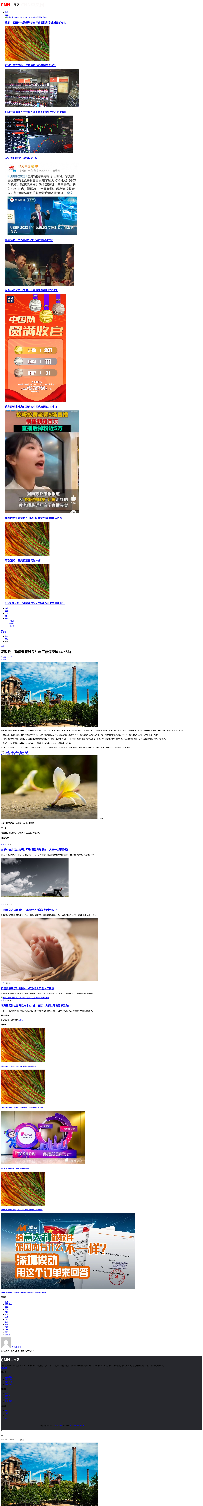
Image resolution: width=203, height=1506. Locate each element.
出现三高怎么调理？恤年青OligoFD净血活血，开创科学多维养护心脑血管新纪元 (22, 1464)
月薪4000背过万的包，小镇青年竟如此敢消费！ (31, 290)
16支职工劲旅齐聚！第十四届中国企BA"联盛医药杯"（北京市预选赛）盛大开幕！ (22, 1394)
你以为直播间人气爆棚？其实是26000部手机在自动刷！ (36, 112)
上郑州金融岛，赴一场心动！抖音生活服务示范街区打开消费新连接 (18, 1298)
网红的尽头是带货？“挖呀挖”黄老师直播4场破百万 (33, 518)
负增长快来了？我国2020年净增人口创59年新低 (27, 1164)
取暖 (12, 911)
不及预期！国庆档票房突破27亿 (23, 667)
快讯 (6, 775)
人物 (6, 773)
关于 (6, 778)
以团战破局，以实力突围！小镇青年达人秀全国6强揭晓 (15, 1455)
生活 (6, 770)
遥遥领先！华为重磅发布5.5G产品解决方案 (29, 240)
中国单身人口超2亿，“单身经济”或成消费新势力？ (29, 1086)
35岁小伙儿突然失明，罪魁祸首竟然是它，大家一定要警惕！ (35, 1025)
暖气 (22, 911)
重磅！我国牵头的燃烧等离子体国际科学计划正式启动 (35, 22)
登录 (4, 791)
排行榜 (11, 785)
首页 (6, 12)
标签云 (11, 783)
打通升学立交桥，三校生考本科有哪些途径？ (30, 65)
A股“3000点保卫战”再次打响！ (22, 158)
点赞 (20, 914)
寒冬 (17, 911)
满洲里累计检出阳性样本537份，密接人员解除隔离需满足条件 (36, 1181)
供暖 (7, 911)
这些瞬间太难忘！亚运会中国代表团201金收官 (31, 406)
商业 (6, 768)
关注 (6, 15)
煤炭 (26, 911)
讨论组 (11, 780)
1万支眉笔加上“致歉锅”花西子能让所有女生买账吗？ (35, 762)
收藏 (13, 914)
